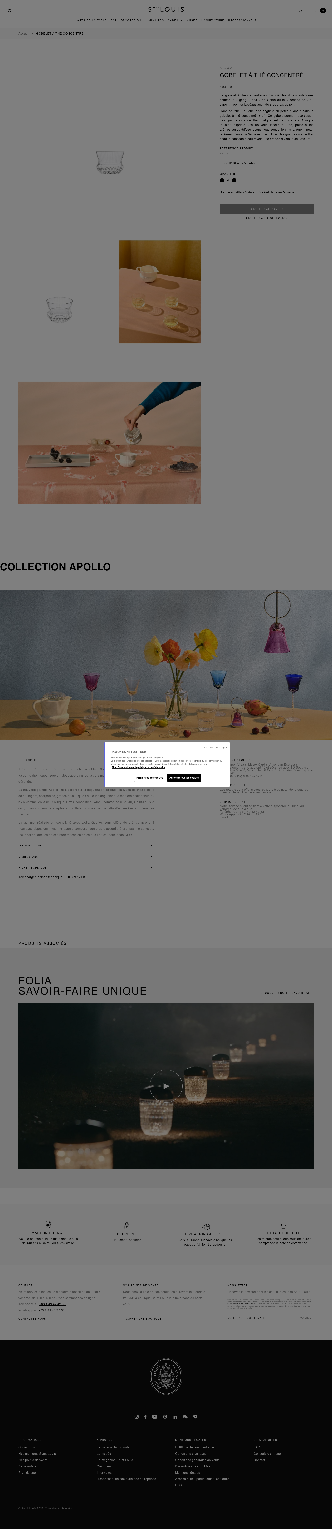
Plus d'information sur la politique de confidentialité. (138, 767)
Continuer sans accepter (215, 747)
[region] (167, 764)
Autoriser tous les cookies (184, 777)
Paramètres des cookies (149, 777)
